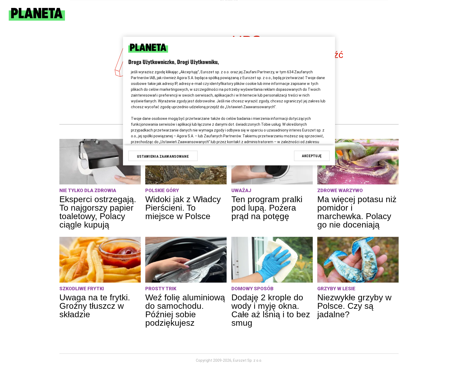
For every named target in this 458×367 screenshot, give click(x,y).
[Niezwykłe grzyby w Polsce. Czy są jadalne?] (358, 260)
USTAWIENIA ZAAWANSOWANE (163, 156)
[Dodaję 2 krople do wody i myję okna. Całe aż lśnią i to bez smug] (272, 260)
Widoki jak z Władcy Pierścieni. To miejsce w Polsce (183, 207)
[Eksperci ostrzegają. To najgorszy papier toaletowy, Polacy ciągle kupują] (100, 162)
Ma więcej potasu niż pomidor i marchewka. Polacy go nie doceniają (357, 211)
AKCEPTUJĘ (312, 156)
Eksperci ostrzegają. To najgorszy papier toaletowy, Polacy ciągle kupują (97, 211)
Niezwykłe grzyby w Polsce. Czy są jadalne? (354, 306)
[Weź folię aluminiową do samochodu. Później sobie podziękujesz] (186, 260)
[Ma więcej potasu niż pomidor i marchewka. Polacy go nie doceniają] (358, 162)
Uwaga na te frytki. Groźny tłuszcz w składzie (94, 306)
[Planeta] (36, 19)
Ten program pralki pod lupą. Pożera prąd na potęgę (266, 207)
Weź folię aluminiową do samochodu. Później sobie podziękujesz (185, 310)
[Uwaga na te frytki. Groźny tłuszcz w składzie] (100, 260)
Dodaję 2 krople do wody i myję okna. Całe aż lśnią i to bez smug (270, 310)
